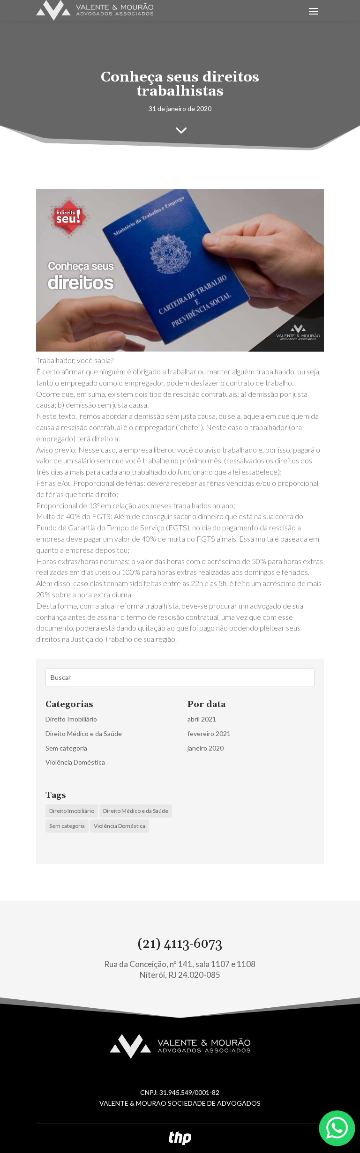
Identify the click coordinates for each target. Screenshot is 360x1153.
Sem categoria (66, 748)
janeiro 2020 (206, 748)
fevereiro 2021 (209, 733)
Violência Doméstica (75, 762)
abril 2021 (202, 719)
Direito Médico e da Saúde (83, 733)
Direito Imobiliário (71, 719)
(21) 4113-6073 (180, 944)
